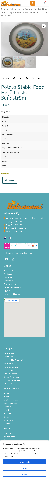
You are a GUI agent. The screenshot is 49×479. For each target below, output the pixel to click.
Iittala (6, 397)
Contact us (9, 281)
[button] (37, 3)
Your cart (8, 277)
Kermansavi (9, 417)
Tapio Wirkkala (10, 374)
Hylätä (24, 474)
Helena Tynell (9, 384)
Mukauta (24, 468)
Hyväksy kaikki (25, 462)
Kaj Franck (8, 363)
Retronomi (6, 9)
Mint (4, 165)
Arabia (4, 138)
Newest (7, 291)
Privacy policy (10, 284)
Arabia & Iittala (40, 9)
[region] (24, 459)
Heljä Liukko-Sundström (11, 147)
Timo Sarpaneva (11, 367)
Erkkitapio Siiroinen (12, 380)
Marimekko (9, 407)
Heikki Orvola (10, 370)
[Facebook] (6, 259)
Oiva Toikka (9, 353)
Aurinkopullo (9, 436)
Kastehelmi (8, 440)
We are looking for (12, 294)
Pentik (6, 410)
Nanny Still (8, 357)
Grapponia (8, 433)
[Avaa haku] (32, 3)
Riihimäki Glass (10, 403)
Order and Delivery (12, 287)
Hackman (8, 413)
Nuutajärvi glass (11, 400)
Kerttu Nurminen (11, 377)
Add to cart (10, 180)
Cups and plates (9, 12)
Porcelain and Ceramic (22, 9)
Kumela (7, 424)
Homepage (8, 270)
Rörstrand (8, 420)
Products (8, 274)
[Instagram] (13, 259)
